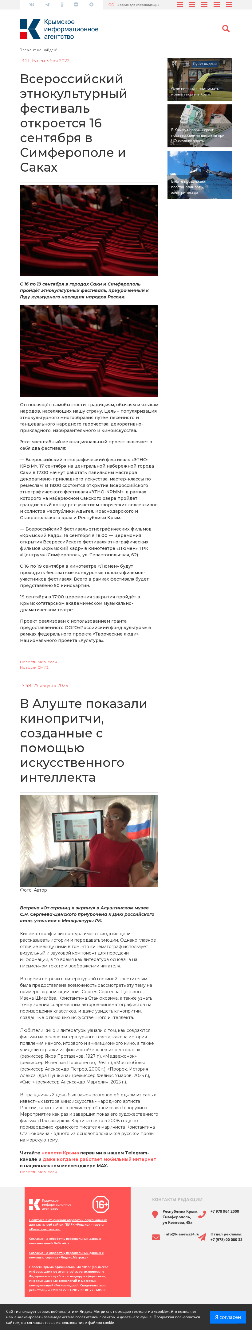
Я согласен (228, 1317)
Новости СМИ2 (34, 667)
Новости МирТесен (38, 661)
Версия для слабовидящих (138, 4)
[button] (226, 29)
